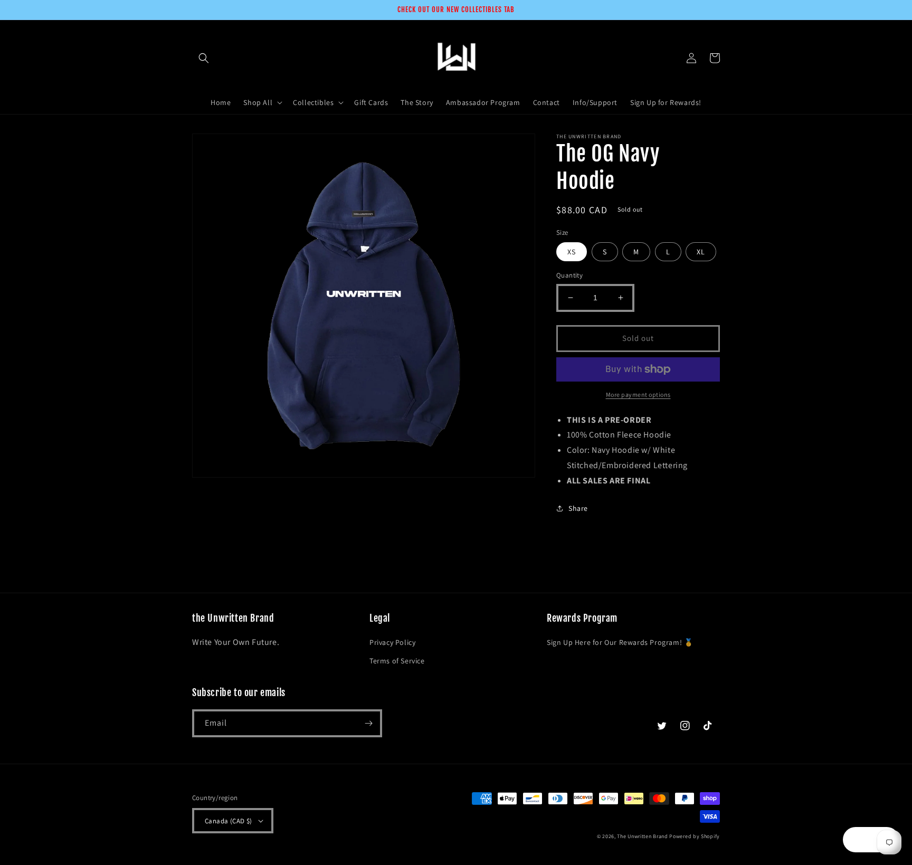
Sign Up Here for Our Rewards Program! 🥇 (620, 642)
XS (571, 251)
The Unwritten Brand (642, 836)
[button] (203, 58)
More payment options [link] (638, 394)
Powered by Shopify (694, 836)
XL (701, 251)
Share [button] (578, 508)
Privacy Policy (392, 642)
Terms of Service (397, 661)
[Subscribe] (368, 723)
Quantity (569, 275)
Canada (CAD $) (228, 820)
